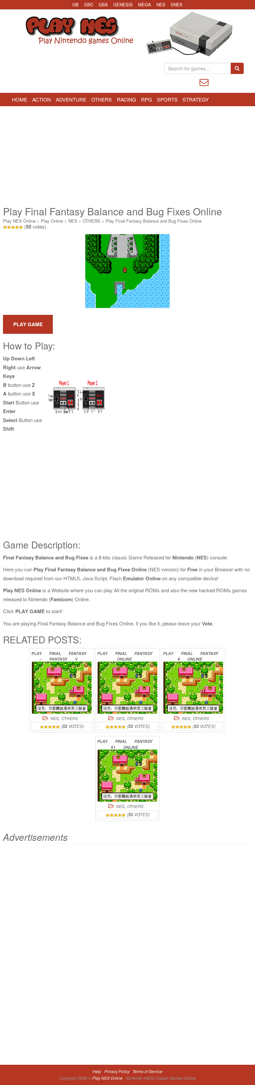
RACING (126, 99)
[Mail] (204, 81)
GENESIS (123, 4)
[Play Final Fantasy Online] (127, 688)
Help (97, 1071)
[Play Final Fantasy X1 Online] (127, 776)
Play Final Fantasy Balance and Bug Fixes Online (154, 221)
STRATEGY (196, 99)
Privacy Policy (116, 1071)
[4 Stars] (17, 227)
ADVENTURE (71, 99)
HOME (19, 99)
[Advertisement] (127, 155)
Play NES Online (19, 221)
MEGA (144, 4)
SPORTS (167, 99)
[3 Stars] (13, 227)
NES (160, 4)
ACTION (41, 99)
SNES (177, 4)
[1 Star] (5, 227)
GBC (88, 4)
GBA (103, 4)
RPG (146, 99)
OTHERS (101, 99)
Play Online (52, 221)
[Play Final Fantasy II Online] (193, 688)
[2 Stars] (9, 227)
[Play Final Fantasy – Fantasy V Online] (62, 688)
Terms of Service (147, 1071)
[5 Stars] (21, 227)
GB (75, 4)
